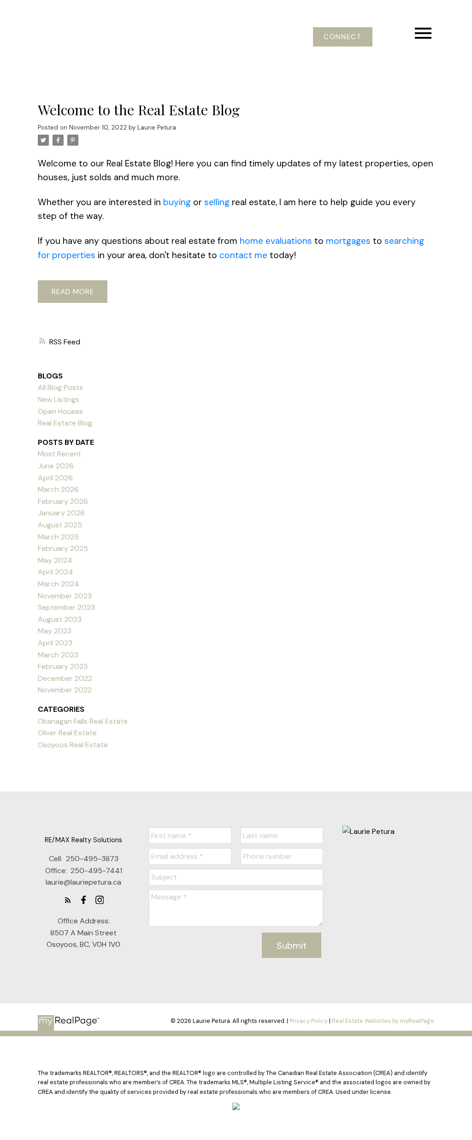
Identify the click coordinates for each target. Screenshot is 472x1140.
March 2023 (58, 655)
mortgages (348, 241)
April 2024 (55, 572)
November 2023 (65, 596)
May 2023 (54, 631)
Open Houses (60, 411)
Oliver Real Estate (67, 733)
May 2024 (55, 560)
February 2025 (63, 548)
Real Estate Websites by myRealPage (383, 1021)
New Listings (58, 399)
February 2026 (63, 501)
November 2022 (65, 690)
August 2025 (60, 525)
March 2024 (58, 584)
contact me (243, 255)
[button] (342, 37)
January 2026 (61, 513)
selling (217, 202)
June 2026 (56, 466)
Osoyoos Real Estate (73, 745)
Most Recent (59, 454)
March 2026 (58, 489)
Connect (342, 37)
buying (177, 202)
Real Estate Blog (65, 423)
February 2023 (63, 666)
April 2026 (55, 478)
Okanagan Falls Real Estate (83, 721)
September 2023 (66, 607)
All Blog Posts (60, 387)
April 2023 (55, 643)
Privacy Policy (308, 1021)
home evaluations (276, 241)
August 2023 (60, 619)
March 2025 (58, 537)
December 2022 (65, 678)
